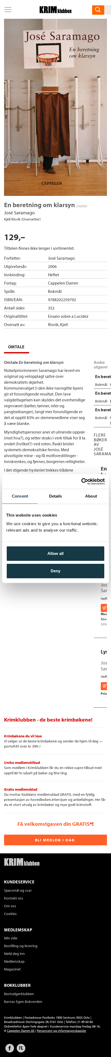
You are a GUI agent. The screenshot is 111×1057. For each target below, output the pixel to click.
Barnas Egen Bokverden (23, 1001)
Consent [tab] (20, 496)
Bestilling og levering (20, 945)
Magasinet (12, 969)
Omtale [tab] (16, 346)
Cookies (10, 913)
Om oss (10, 905)
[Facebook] (9, 1051)
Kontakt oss (13, 898)
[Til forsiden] (55, 11)
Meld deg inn (14, 953)
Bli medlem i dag (55, 840)
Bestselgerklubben (19, 993)
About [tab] (91, 496)
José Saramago (19, 213)
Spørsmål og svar (18, 890)
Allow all (55, 553)
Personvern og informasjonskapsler (61, 1031)
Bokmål (55, 291)
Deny (55, 571)
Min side (10, 938)
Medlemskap (14, 961)
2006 (52, 266)
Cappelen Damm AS (20, 1031)
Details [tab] (55, 496)
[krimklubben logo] (22, 862)
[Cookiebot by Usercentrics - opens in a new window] (81, 481)
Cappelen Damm (63, 283)
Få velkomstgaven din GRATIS (54, 823)
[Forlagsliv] (21, 1051)
